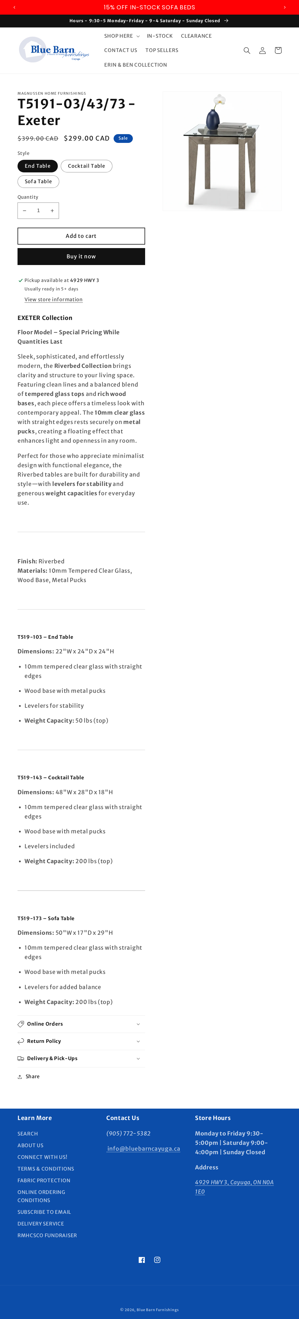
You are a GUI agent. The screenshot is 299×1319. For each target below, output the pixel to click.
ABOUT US (31, 1145)
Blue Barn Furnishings (158, 1310)
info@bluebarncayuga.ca (143, 1148)
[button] (121, 36)
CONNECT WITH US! (42, 1157)
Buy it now (81, 256)
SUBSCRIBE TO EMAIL (44, 1212)
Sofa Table (38, 181)
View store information (54, 299)
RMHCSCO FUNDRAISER (47, 1235)
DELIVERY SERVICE (41, 1224)
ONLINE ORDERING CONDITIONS (41, 1196)
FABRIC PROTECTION (44, 1180)
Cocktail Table (86, 166)
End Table (38, 166)
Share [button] (33, 1076)
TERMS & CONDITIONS (46, 1169)
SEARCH (28, 1134)
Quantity (28, 197)
